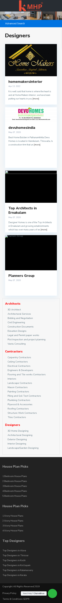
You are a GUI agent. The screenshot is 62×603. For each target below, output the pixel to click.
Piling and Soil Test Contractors (24, 395)
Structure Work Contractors (22, 413)
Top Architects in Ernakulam (22, 210)
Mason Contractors (18, 387)
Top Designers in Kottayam (16, 565)
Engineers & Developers (20, 370)
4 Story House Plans (12, 530)
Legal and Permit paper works (23, 335)
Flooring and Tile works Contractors (27, 374)
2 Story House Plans (12, 520)
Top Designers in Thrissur (15, 555)
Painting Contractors (18, 391)
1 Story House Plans (12, 515)
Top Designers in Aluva (14, 550)
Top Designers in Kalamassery (17, 570)
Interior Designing (17, 443)
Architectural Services (19, 313)
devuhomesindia (21, 127)
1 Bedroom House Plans (14, 476)
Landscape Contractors (20, 383)
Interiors (12, 378)
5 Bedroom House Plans (14, 496)
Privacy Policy (9, 593)
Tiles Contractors (17, 417)
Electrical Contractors (19, 366)
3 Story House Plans (12, 525)
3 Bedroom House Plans (14, 486)
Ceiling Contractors (18, 361)
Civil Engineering (16, 322)
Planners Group (21, 275)
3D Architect (14, 309)
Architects (12, 304)
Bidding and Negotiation (20, 318)
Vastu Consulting (17, 343)
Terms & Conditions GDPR (15, 599)
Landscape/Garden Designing (23, 448)
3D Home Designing (18, 430)
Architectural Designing (20, 435)
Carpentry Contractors (19, 357)
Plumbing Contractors (19, 400)
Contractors (13, 351)
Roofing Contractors (18, 408)
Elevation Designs (17, 331)
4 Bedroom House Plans (14, 491)
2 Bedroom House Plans (14, 481)
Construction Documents (21, 326)
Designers (12, 425)
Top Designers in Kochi (13, 560)
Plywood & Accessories (20, 404)
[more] (35, 98)
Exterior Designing (17, 439)
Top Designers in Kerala (14, 575)
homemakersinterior (25, 81)
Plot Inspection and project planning (26, 339)
